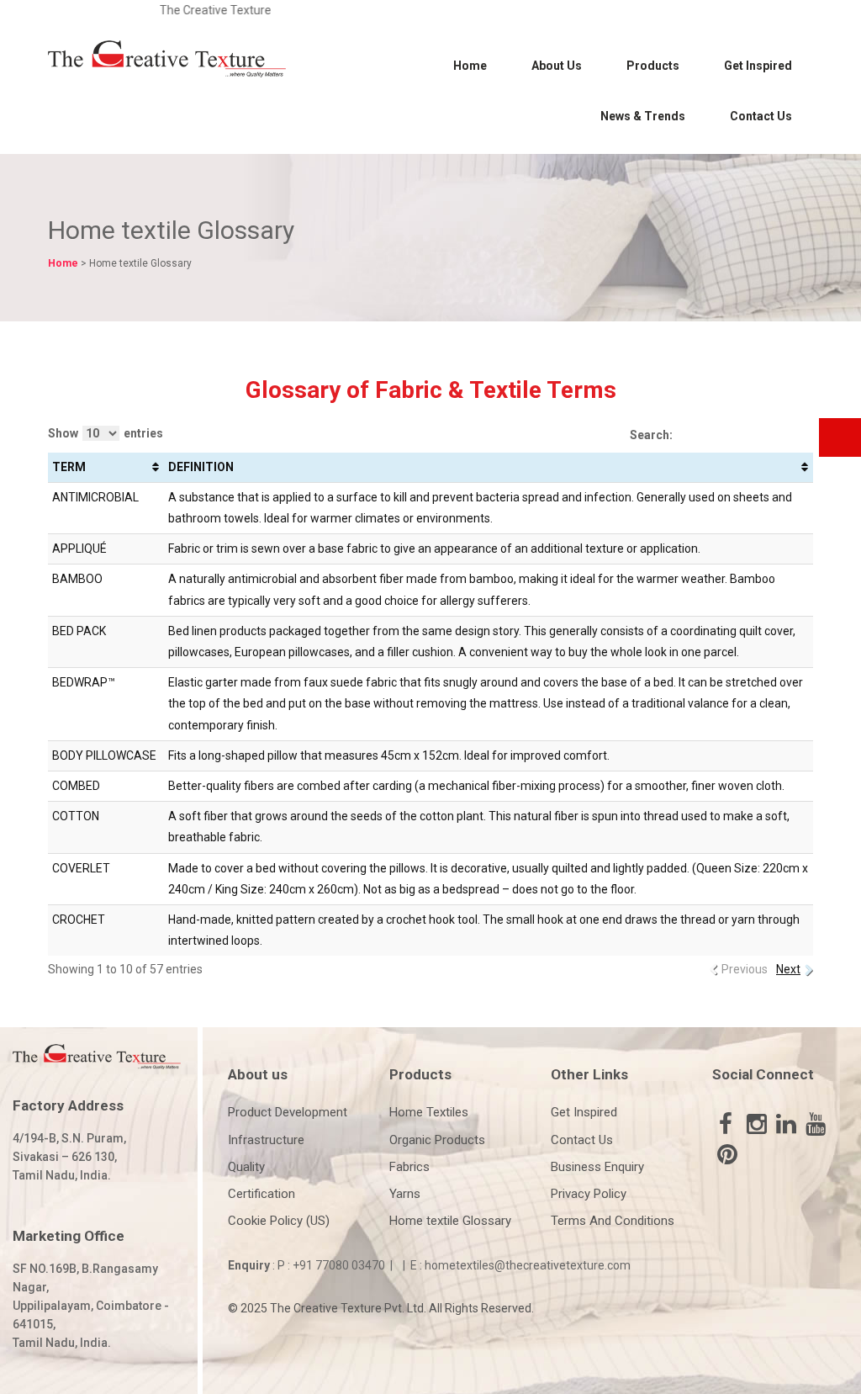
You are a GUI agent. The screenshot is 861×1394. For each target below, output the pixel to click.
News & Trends (642, 116)
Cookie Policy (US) (279, 1220)
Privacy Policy (588, 1193)
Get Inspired (758, 65)
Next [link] (788, 969)
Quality (246, 1166)
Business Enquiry (597, 1166)
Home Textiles (428, 1112)
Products (652, 65)
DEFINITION (201, 467)
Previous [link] (744, 969)
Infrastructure (266, 1140)
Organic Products (437, 1140)
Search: (651, 435)
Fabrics (409, 1166)
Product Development (287, 1112)
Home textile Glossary (450, 1220)
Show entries (105, 433)
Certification (261, 1193)
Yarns (404, 1193)
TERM (69, 467)
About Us (556, 65)
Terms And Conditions (612, 1220)
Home (470, 65)
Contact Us (761, 116)
